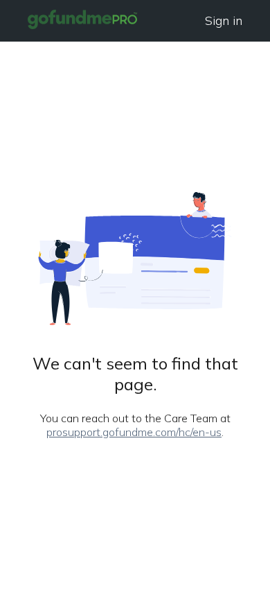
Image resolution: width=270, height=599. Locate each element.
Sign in (223, 20)
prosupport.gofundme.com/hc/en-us (134, 432)
